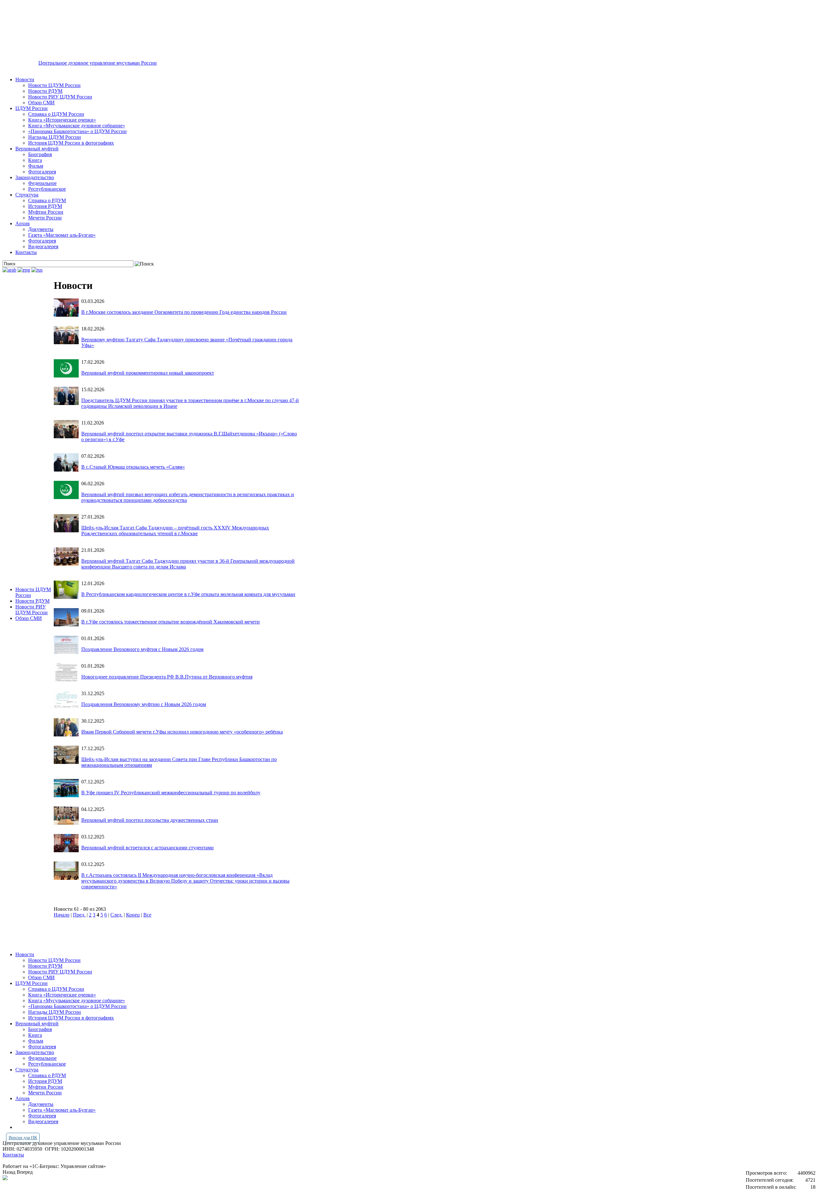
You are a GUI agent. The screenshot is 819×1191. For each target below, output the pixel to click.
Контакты (26, 252)
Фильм (35, 166)
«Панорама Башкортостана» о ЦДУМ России (77, 131)
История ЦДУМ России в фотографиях (71, 143)
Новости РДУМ (45, 91)
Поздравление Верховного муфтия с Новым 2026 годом (142, 649)
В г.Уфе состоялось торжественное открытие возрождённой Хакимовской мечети (170, 621)
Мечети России (45, 217)
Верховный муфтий (37, 148)
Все (147, 914)
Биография (40, 154)
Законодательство (34, 177)
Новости (24, 79)
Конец (133, 914)
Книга (35, 160)
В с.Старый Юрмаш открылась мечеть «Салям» (133, 467)
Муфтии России (45, 212)
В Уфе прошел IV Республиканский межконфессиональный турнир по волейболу (170, 792)
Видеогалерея (43, 246)
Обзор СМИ (41, 102)
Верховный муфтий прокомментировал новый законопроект (147, 373)
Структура (26, 194)
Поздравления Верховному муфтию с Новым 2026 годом (143, 704)
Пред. (79, 914)
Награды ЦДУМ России (54, 137)
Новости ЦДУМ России (54, 85)
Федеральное (42, 183)
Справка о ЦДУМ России (56, 114)
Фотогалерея (42, 171)
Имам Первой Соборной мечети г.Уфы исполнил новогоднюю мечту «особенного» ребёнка (182, 731)
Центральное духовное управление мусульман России (97, 63)
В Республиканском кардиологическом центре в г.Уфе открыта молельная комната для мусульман (188, 594)
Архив (22, 223)
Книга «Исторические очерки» (62, 120)
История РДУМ (45, 206)
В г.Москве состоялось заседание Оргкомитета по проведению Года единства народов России (184, 312)
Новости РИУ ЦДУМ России (60, 96)
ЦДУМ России (31, 108)
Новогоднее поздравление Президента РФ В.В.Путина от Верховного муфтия (166, 676)
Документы (40, 229)
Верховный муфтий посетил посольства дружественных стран (149, 820)
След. (116, 914)
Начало (61, 914)
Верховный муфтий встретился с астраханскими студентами (147, 847)
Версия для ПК (23, 1137)
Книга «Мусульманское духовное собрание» (76, 125)
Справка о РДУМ (47, 200)
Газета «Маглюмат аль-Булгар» (62, 235)
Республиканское (47, 189)
